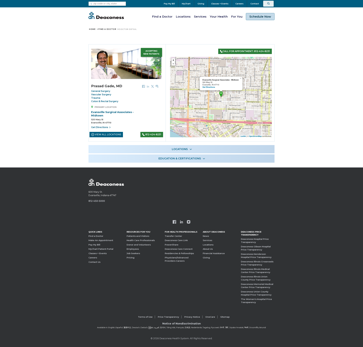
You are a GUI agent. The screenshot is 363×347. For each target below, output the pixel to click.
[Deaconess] (106, 15)
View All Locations (108, 134)
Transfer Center (173, 236)
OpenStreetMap (255, 136)
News (206, 236)
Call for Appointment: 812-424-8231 (246, 51)
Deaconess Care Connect (179, 249)
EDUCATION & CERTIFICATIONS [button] (179, 158)
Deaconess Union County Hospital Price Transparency (256, 293)
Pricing (130, 257)
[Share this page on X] (152, 86)
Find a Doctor (162, 16)
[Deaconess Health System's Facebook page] (174, 222)
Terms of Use (145, 317)
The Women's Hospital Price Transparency (256, 301)
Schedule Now (260, 16)
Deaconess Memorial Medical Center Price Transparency (257, 286)
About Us (208, 249)
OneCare (210, 317)
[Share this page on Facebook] (143, 86)
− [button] (173, 63)
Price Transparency (168, 317)
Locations (183, 16)
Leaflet (243, 136)
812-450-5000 (96, 201)
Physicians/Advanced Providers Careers (176, 259)
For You (236, 16)
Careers (92, 257)
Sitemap (225, 317)
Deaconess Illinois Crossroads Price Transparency (257, 263)
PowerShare (171, 244)
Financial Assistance (214, 253)
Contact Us (94, 262)
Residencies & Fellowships (179, 253)
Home (92, 29)
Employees (133, 249)
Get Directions (101, 127)
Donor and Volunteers (139, 244)
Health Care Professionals (141, 240)
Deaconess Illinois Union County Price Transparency (256, 278)
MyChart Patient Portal (100, 249)
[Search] (268, 4)
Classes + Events (97, 253)
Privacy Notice (192, 317)
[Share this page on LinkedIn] (147, 86)
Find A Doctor (107, 29)
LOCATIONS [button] (180, 149)
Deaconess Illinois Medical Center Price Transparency (255, 271)
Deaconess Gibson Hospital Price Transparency (256, 248)
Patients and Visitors (138, 236)
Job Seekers (133, 253)
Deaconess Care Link (176, 240)
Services (200, 16)
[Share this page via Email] (157, 86)
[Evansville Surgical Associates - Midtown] (221, 94)
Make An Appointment (100, 240)
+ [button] (173, 60)
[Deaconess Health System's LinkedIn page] (181, 222)
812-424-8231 (153, 134)
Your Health (219, 16)
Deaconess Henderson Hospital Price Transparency (256, 256)
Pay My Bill (94, 244)
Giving (206, 257)
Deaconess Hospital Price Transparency (255, 241)
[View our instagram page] (188, 222)
